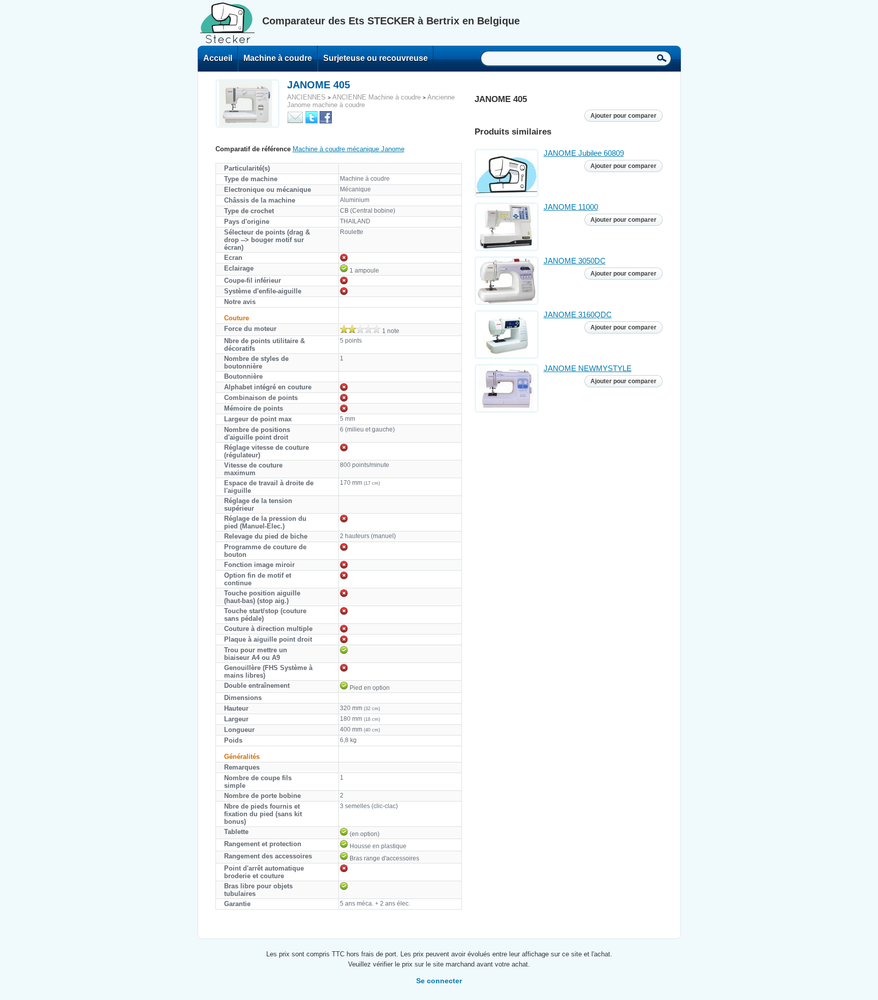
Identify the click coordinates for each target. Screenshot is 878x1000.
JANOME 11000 (571, 207)
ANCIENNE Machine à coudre (376, 97)
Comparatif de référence (253, 149)
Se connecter (439, 981)
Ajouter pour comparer (623, 115)
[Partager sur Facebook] (326, 116)
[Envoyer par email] (295, 116)
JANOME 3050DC (575, 260)
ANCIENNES (306, 97)
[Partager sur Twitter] (311, 116)
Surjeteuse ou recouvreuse (375, 58)
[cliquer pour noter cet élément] (360, 329)
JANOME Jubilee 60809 (584, 153)
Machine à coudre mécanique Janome (348, 149)
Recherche (662, 58)
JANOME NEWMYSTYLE (588, 368)
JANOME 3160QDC (578, 314)
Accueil (217, 58)
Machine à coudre (277, 58)
